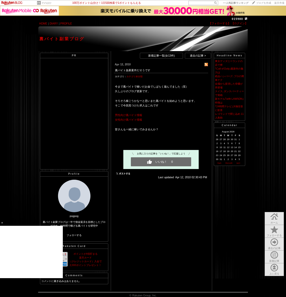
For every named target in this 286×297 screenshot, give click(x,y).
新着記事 (274, 261)
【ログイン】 (239, 23)
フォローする (74, 235)
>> (236, 2)
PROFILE (66, 23)
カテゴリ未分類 (134, 76)
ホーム (274, 222)
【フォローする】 (220, 23)
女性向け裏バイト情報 (128, 119)
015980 (237, 19)
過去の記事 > (198, 55)
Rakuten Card (74, 246)
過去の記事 (274, 248)
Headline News (229, 55)
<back (219, 163)
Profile (74, 173)
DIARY (54, 23)
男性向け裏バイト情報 (128, 115)
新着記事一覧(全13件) (161, 55)
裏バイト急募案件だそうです (132, 70)
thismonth (228, 163)
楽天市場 (279, 2)
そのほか (46, 2)
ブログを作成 (263, 2)
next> (238, 163)
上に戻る (274, 273)
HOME (43, 23)
